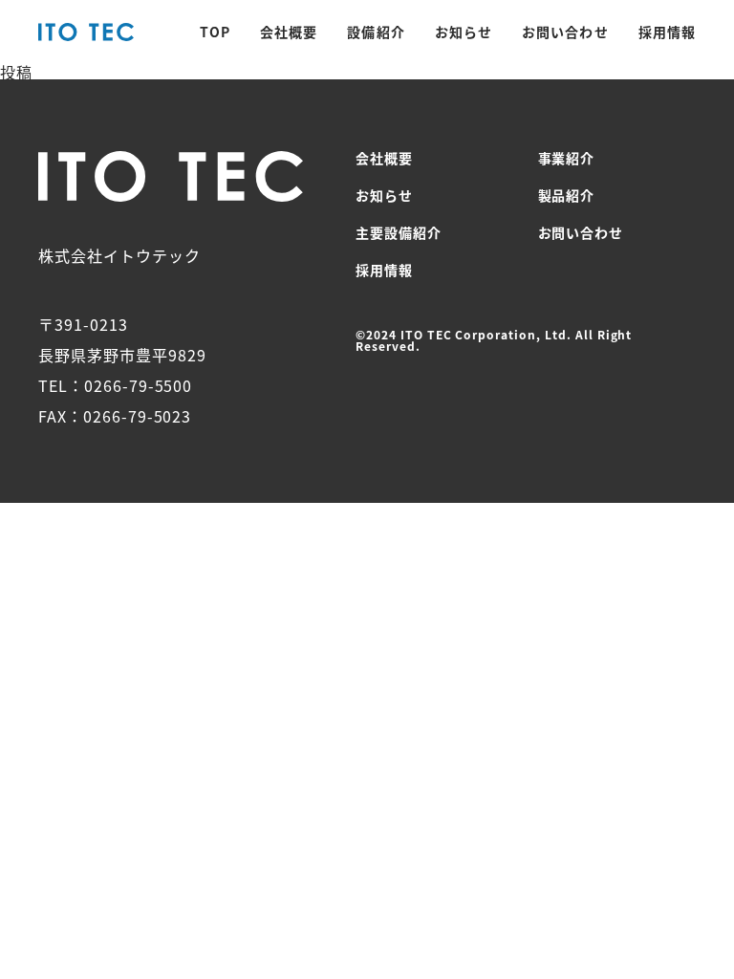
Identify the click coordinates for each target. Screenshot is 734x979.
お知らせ (463, 31)
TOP (215, 31)
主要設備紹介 (399, 232)
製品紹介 (566, 195)
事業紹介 (566, 157)
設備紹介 (375, 31)
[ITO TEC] (86, 33)
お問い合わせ (565, 31)
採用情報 (667, 31)
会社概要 (288, 31)
